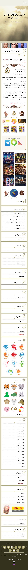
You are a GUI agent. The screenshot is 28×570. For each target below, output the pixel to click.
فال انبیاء (22, 249)
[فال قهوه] (20, 169)
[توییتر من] (4, 547)
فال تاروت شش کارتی (20, 449)
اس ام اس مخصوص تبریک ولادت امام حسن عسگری (14, 223)
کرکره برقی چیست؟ (20, 480)
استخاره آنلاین (21, 239)
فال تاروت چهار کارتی (20, 443)
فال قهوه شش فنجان (20, 266)
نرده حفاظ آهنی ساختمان (19, 477)
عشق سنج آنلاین (21, 321)
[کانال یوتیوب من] (14, 550)
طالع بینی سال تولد (20, 414)
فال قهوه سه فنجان (20, 263)
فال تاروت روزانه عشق (20, 461)
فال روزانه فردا (21, 537)
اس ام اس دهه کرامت (20, 226)
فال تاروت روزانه (21, 425)
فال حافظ (22, 493)
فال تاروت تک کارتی (20, 437)
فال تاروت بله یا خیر (20, 464)
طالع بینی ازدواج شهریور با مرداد (12, 50)
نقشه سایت (9, 559)
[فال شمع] (8, 169)
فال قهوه (22, 260)
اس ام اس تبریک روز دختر (19, 214)
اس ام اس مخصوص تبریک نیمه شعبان (17, 220)
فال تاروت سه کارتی (20, 440)
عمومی (17, 201)
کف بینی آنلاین (21, 276)
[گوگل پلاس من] (17, 550)
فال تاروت (22, 467)
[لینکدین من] (10, 550)
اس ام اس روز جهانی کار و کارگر (18, 217)
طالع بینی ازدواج (18, 102)
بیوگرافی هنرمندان (20, 534)
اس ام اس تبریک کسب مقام (19, 229)
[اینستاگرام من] (12, 547)
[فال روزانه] (8, 158)
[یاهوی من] (23, 547)
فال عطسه (22, 523)
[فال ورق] (8, 181)
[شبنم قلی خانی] (6, 46)
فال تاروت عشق (21, 458)
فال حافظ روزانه (21, 496)
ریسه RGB (22, 331)
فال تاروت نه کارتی (20, 452)
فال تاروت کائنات (21, 434)
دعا (23, 300)
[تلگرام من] (19, 547)
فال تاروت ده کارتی (20, 455)
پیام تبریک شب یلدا (20, 502)
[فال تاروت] (20, 158)
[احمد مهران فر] (22, 46)
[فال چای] (20, 181)
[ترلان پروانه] (14, 46)
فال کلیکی (22, 310)
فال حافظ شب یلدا (20, 499)
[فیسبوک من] (15, 547)
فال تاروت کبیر (21, 428)
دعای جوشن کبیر (21, 297)
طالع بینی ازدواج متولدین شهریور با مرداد (14, 16)
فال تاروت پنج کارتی (20, 446)
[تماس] (8, 547)
